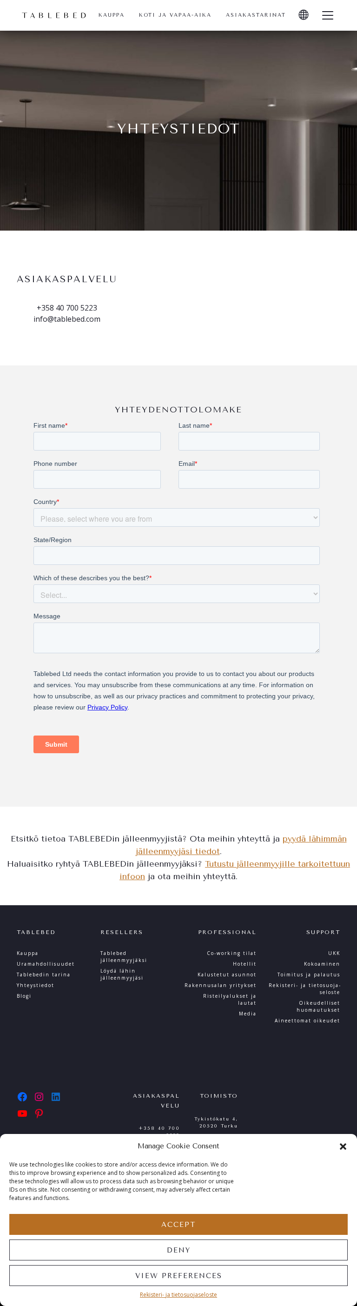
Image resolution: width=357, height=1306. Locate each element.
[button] (343, 1146)
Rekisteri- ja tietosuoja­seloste (178, 1295)
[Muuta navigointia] (327, 15)
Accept (178, 1224)
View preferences (178, 1276)
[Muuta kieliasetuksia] (304, 15)
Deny (179, 1250)
